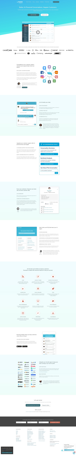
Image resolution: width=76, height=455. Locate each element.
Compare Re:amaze (29, 439)
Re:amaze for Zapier (41, 437)
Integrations (42, 1)
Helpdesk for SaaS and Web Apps (31, 442)
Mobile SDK (17, 439)
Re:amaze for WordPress (42, 432)
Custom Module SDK (18, 440)
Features (28, 1)
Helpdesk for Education (30, 444)
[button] (74, 453)
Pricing (33, 1)
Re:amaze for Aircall (41, 435)
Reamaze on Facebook (53, 435)
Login (51, 1)
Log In (17, 432)
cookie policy (4, 449)
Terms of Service (29, 435)
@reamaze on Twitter (52, 436)
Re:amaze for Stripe (41, 433)
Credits (28, 438)
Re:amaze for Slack (41, 434)
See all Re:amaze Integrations (43, 371)
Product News (47, 1)
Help (16, 434)
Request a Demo (45, 405)
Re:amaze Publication (30, 432)
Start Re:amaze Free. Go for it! (33, 405)
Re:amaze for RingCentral (42, 439)
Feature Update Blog (30, 431)
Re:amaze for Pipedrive (41, 436)
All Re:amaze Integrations (42, 440)
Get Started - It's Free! (54, 422)
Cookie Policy (29, 437)
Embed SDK (17, 438)
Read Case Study (24, 87)
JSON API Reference (18, 441)
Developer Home (18, 437)
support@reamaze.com (53, 444)
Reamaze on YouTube (52, 437)
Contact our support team (29, 411)
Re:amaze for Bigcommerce (42, 431)
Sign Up (17, 431)
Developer (37, 1)
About (17, 433)
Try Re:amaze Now (56, 1)
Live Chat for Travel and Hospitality (31, 445)
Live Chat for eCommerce (30, 443)
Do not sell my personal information (54, 443)
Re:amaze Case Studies (30, 433)
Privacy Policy (29, 436)
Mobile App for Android (53, 431)
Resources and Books (30, 434)
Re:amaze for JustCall (41, 438)
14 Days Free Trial (31, 402)
